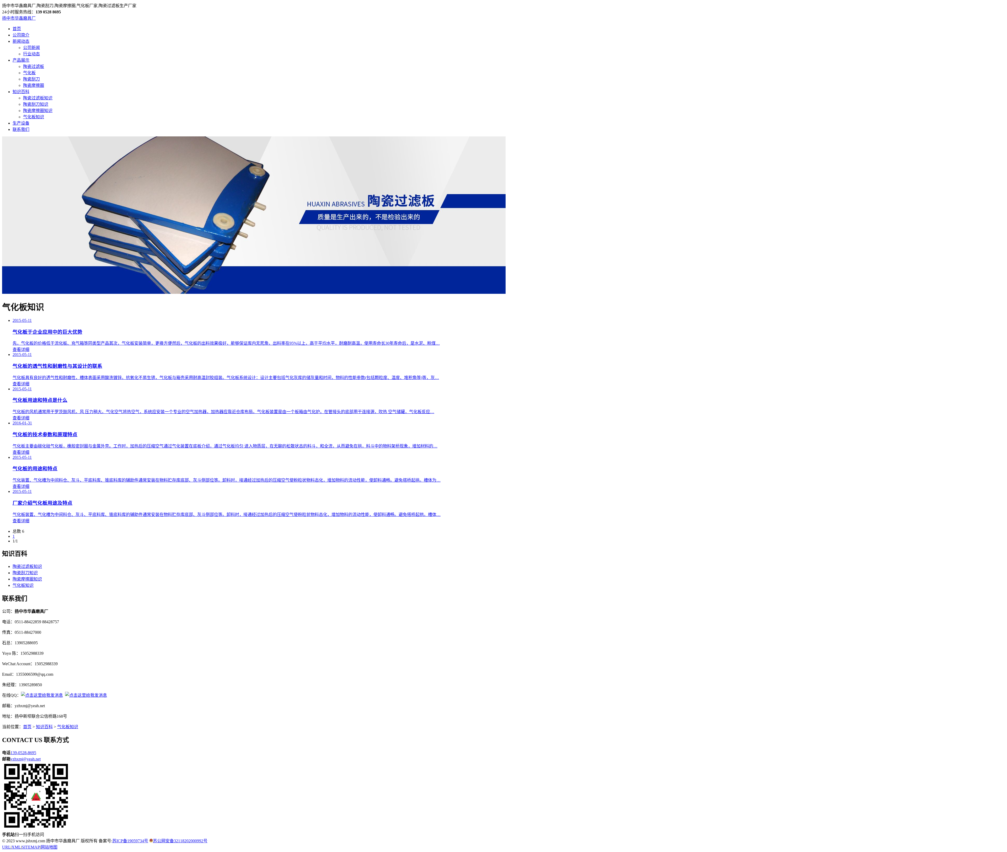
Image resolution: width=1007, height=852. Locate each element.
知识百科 (21, 91)
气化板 (29, 73)
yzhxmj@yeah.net (25, 759)
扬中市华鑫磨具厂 (19, 18)
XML (16, 847)
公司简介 (21, 35)
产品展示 (21, 60)
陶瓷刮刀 (31, 79)
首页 (17, 28)
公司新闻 (31, 47)
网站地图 (49, 847)
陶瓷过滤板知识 (37, 98)
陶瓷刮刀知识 (35, 104)
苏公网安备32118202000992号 (180, 841)
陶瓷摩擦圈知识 (37, 110)
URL (6, 847)
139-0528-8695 (23, 752)
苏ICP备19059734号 (130, 841)
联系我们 (21, 129)
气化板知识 (33, 117)
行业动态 (31, 54)
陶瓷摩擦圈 (33, 85)
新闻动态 (21, 41)
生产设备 (21, 123)
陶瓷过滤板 (33, 66)
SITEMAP (31, 847)
